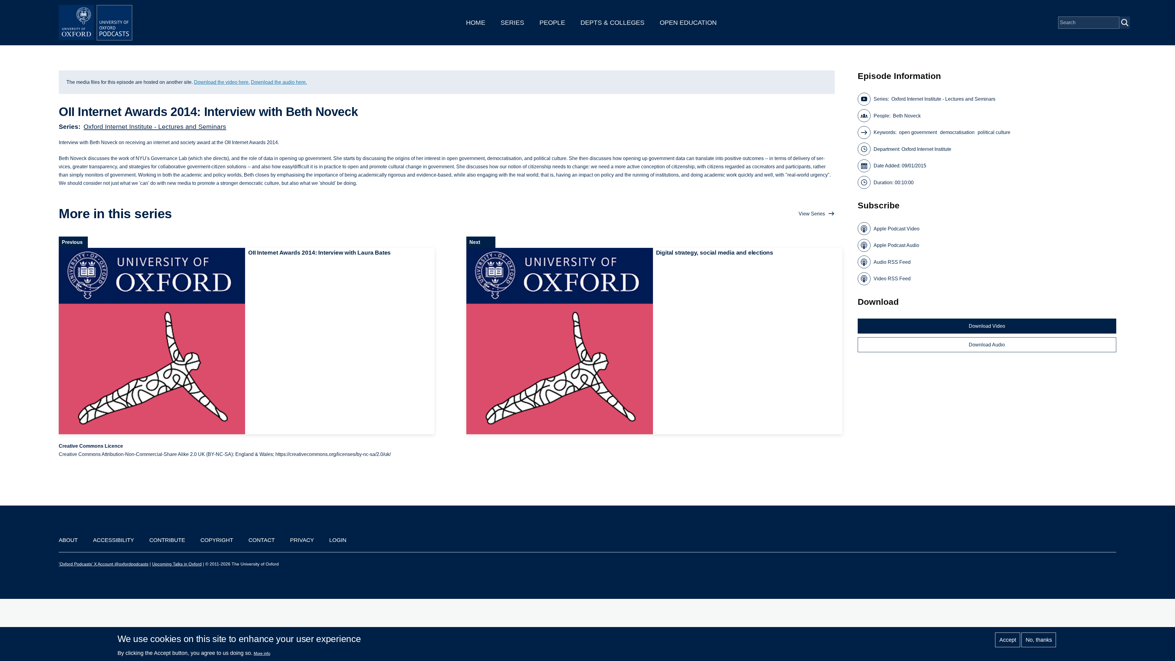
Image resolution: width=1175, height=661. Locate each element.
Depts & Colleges (612, 22)
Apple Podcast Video (896, 228)
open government (918, 132)
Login (337, 540)
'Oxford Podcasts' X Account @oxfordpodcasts (103, 564)
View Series (812, 213)
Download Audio (987, 344)
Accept (1007, 640)
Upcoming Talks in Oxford (177, 564)
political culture (994, 132)
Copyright (216, 540)
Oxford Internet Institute (926, 149)
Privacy (302, 540)
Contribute (167, 540)
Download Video (987, 326)
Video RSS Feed (892, 278)
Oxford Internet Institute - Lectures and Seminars (155, 126)
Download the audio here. (279, 82)
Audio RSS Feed (892, 262)
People (552, 22)
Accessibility (113, 540)
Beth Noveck (907, 115)
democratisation (957, 132)
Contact (261, 540)
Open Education (688, 22)
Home (475, 22)
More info (262, 653)
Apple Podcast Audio (896, 245)
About (68, 540)
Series (512, 22)
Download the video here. (222, 82)
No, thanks (1039, 640)
